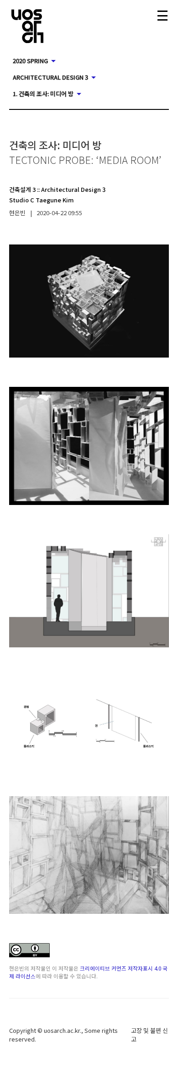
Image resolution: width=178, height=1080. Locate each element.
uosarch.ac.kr (62, 1030)
